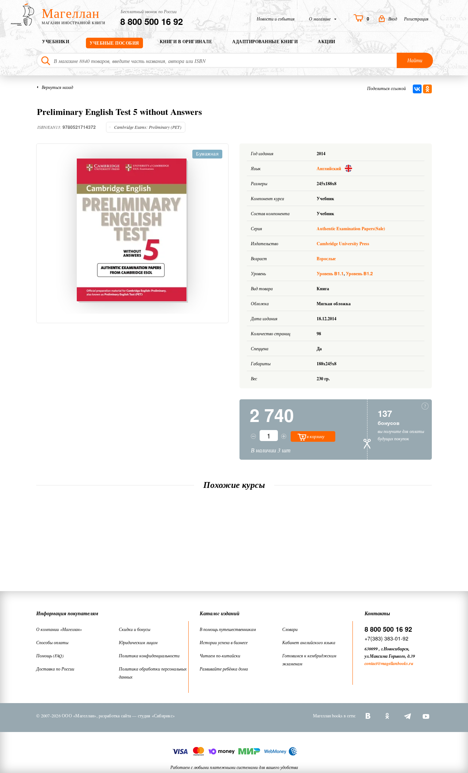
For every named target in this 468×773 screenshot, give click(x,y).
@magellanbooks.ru (395, 663)
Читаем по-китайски (220, 655)
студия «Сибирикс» (156, 715)
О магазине (320, 19)
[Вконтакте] (369, 715)
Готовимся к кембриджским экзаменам (309, 659)
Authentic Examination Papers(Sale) (351, 228)
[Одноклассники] (427, 89)
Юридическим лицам (138, 642)
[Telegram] (407, 715)
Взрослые (326, 258)
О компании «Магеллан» (59, 629)
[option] (132, 230)
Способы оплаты (52, 642)
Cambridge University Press (343, 243)
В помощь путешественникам (228, 629)
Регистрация (416, 19)
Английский (329, 168)
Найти (414, 60)
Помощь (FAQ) (50, 655)
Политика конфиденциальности (149, 655)
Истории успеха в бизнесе (224, 642)
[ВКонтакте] (417, 89)
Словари (290, 629)
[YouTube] (426, 715)
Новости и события (276, 19)
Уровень (330, 273)
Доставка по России (55, 669)
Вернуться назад (57, 87)
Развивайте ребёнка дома (224, 669)
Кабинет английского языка (308, 642)
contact (371, 663)
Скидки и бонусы (134, 629)
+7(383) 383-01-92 (386, 638)
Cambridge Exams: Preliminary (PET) (147, 127)
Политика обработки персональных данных (152, 673)
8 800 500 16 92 (151, 21)
